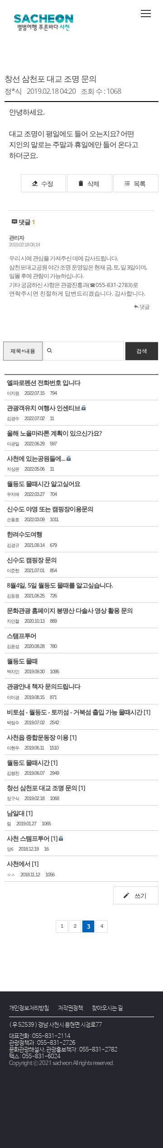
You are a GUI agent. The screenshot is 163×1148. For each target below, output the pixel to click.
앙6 (10, 849)
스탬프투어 (21, 635)
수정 (47, 183)
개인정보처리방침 (29, 1008)
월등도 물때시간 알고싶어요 (43, 483)
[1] (147, 712)
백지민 (13, 672)
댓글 (144, 306)
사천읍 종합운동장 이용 (37, 737)
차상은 (13, 469)
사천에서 (18, 863)
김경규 (13, 545)
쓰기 (139, 895)
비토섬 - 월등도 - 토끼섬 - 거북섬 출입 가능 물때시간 (74, 712)
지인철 (13, 621)
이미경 (13, 697)
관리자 (16, 237)
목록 (139, 183)
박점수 (13, 723)
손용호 (13, 520)
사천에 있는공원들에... (36, 458)
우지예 (13, 494)
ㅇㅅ (11, 875)
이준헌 (13, 571)
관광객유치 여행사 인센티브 (43, 407)
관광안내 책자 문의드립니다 (43, 686)
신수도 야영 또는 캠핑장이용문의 (50, 509)
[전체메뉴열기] (146, 14)
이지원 (13, 393)
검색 (141, 351)
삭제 (93, 183)
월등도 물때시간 (28, 762)
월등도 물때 (22, 661)
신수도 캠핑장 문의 (32, 559)
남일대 (15, 813)
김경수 (13, 418)
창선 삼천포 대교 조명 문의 (50, 78)
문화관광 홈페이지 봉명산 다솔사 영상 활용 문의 (70, 610)
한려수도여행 (24, 534)
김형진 (13, 773)
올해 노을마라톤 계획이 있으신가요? (54, 433)
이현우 (13, 748)
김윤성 (13, 646)
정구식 (13, 798)
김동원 (13, 596)
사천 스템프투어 (28, 838)
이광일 (13, 444)
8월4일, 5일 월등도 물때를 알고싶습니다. (60, 585)
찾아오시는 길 (107, 1008)
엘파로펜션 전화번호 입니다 (43, 382)
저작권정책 (70, 1008)
